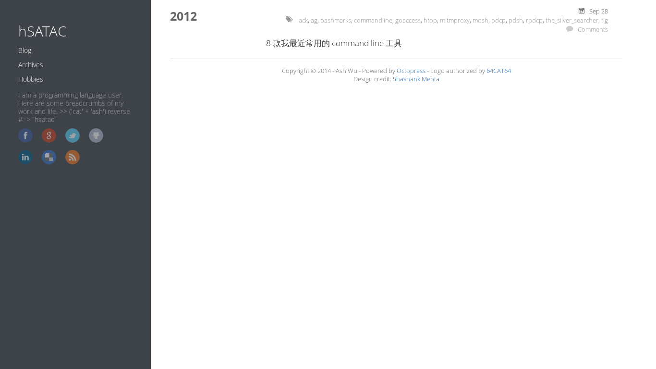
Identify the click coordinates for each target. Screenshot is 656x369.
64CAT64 (498, 71)
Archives (30, 64)
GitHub (96, 135)
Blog (24, 50)
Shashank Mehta (416, 79)
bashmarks (335, 20)
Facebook (25, 135)
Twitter (72, 135)
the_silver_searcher (572, 20)
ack (303, 20)
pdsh (516, 20)
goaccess (408, 20)
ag (314, 20)
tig (604, 20)
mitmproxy (455, 20)
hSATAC (42, 31)
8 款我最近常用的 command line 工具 (334, 43)
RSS (72, 157)
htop (430, 20)
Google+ (49, 135)
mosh (480, 20)
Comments (593, 29)
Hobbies (30, 79)
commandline (373, 20)
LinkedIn (25, 157)
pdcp (498, 20)
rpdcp (534, 20)
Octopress (411, 71)
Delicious (49, 157)
